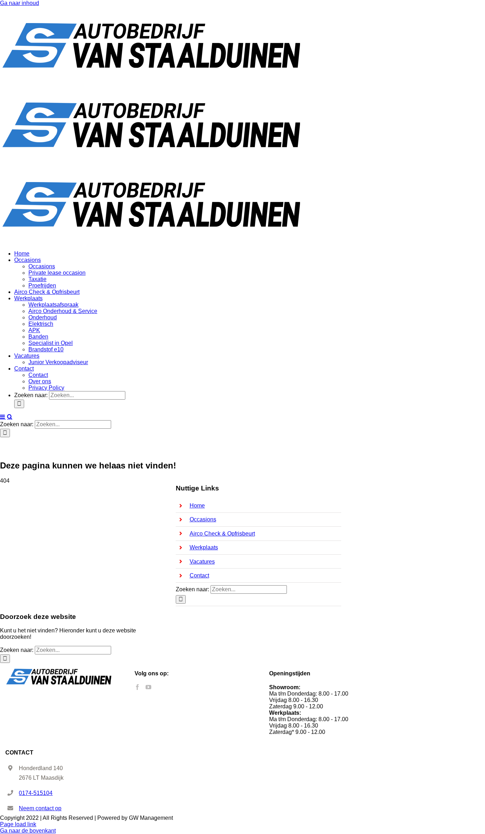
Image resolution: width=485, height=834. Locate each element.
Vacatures (202, 562)
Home (197, 506)
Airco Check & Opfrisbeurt (222, 534)
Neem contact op (40, 808)
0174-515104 (36, 793)
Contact (199, 575)
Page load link (18, 824)
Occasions (203, 519)
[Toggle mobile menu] (3, 416)
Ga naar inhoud (19, 3)
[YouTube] (148, 687)
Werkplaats (204, 547)
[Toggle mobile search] (9, 416)
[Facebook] (137, 687)
